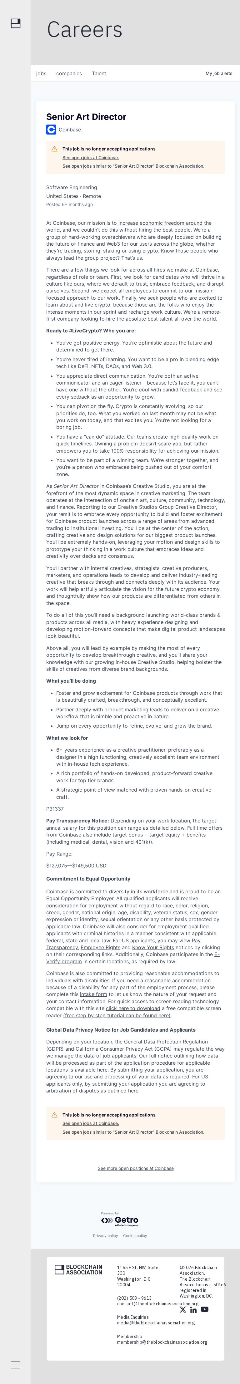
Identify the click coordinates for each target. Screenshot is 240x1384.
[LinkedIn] (194, 1310)
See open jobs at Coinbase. (90, 157)
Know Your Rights (153, 947)
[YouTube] (204, 1310)
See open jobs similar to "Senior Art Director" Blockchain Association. (133, 166)
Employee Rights (100, 947)
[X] (183, 1310)
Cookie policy (135, 1235)
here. (134, 1090)
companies (69, 73)
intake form (93, 994)
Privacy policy (105, 1235)
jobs (41, 73)
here (102, 1070)
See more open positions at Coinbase (136, 1168)
